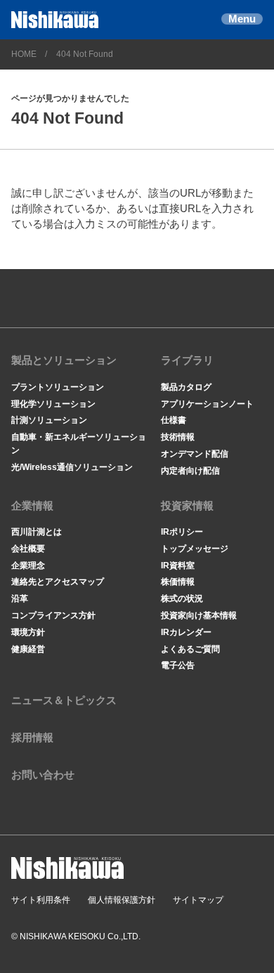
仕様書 (173, 420)
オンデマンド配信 (194, 454)
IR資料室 (178, 565)
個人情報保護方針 (121, 900)
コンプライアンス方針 (53, 615)
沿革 (19, 598)
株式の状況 (182, 598)
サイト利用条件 (40, 900)
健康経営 (28, 649)
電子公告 (178, 665)
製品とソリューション (64, 360)
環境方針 (28, 632)
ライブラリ (187, 360)
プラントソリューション (57, 387)
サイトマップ (198, 900)
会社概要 (28, 549)
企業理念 (28, 565)
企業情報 (32, 505)
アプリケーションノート (207, 404)
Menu (242, 19)
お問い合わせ (42, 775)
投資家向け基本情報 (199, 615)
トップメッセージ (194, 549)
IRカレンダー (186, 632)
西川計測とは (36, 532)
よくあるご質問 (190, 649)
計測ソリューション (49, 420)
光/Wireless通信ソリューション (72, 467)
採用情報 (32, 737)
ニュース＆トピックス (64, 700)
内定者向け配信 (190, 471)
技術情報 (178, 437)
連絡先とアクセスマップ (57, 582)
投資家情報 (187, 505)
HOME (24, 54)
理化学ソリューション (53, 404)
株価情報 (178, 582)
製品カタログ (186, 387)
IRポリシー (182, 532)
